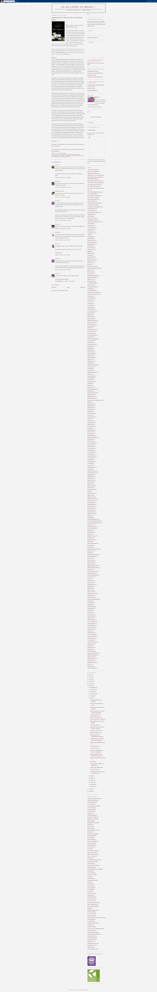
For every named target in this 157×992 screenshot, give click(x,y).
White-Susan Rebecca (92, 655)
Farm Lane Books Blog (92, 861)
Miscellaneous (90, 497)
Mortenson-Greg (91, 508)
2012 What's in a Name (92, 205)
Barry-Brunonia (90, 249)
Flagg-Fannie (90, 346)
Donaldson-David (91, 326)
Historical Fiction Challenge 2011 (95, 400)
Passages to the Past (91, 900)
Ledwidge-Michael (91, 456)
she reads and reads (91, 915)
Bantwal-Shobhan (91, 242)
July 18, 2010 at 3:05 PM (62, 197)
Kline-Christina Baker (92, 437)
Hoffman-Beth (90, 405)
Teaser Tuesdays (91, 621)
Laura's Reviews (91, 886)
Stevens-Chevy (90, 614)
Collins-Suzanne (91, 298)
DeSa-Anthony (90, 316)
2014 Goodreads (91, 210)
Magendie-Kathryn (91, 471)
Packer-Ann (90, 530)
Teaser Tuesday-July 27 (95, 714)
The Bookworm (90, 925)
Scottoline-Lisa (90, 577)
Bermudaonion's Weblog (92, 819)
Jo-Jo (56, 200)
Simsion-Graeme (91, 597)
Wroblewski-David (91, 662)
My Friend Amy (91, 895)
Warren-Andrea (90, 647)
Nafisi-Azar (89, 515)
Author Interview (91, 233)
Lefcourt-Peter (90, 458)
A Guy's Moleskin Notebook (93, 806)
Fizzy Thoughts (90, 863)
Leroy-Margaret (90, 461)
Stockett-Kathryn (91, 616)
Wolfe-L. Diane (90, 657)
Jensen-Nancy (90, 420)
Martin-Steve (90, 478)
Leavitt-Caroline (91, 452)
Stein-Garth (90, 610)
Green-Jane (89, 374)
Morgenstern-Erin (91, 506)
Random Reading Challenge (93, 549)
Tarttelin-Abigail (91, 619)
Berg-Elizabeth (90, 257)
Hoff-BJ (89, 402)
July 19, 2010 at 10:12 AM (63, 220)
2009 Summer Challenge (92, 173)
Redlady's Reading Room (93, 910)
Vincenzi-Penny (91, 638)
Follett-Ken (90, 348)
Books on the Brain (91, 843)
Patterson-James (91, 539)
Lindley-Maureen (91, 467)
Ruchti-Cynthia (90, 564)
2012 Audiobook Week (92, 197)
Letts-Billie (90, 463)
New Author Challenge (92, 519)
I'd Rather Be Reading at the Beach (95, 869)
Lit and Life (90, 891)
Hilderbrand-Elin (91, 396)
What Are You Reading (92, 653)
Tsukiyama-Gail (91, 629)
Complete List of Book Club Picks (95, 73)
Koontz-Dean (90, 441)
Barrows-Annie (90, 247)
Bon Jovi (89, 264)
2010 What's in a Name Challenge (94, 182)
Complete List (90, 299)
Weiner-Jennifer (90, 651)
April (92, 780)
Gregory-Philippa (91, 376)
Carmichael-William (91, 286)
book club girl (90, 826)
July (92, 698)
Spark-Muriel (90, 604)
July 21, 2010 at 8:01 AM (62, 228)
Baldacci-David (90, 240)
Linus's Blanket (90, 889)
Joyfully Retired (91, 878)
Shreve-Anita (90, 590)
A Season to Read (91, 811)
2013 (90, 679)
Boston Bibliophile (91, 845)
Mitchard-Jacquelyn (91, 498)
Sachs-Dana (90, 569)
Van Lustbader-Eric (91, 634)
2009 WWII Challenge (92, 179)
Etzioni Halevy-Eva (91, 329)
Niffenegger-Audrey (91, 526)
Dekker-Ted (89, 314)
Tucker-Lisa (90, 631)
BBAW (89, 251)
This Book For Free (91, 940)
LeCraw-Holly (90, 454)
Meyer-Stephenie (91, 493)
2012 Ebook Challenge (92, 199)
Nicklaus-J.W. (90, 525)
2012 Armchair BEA (91, 193)
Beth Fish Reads (91, 820)
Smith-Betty (90, 601)
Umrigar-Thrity (90, 632)
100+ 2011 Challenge (92, 171)
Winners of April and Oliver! (96, 730)
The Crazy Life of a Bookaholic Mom (95, 928)
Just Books (89, 882)
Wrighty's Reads (91, 947)
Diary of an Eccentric (92, 856)
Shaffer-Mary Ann (91, 584)
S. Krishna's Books (91, 912)
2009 (90, 789)
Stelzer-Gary (90, 612)
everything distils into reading (94, 859)
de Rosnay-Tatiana (91, 311)
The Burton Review (91, 926)
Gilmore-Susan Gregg (92, 365)
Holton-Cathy (90, 409)
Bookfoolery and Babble (92, 833)
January (92, 786)
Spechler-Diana (90, 608)
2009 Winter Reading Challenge (94, 177)
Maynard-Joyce (90, 480)
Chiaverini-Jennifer (91, 290)
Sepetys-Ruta (90, 582)
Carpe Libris (90, 848)
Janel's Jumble (90, 871)
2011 (90, 683)
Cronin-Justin (90, 303)
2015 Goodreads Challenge (93, 212)
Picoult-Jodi (90, 547)
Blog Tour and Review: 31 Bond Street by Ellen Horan (97, 711)
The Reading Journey (92, 936)
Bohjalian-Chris (91, 260)
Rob (56, 243)
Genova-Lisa (90, 359)
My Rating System (91, 75)
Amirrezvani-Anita (91, 218)
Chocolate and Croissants (93, 850)
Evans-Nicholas (90, 333)
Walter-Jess (89, 645)
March (92, 782)
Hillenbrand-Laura (91, 398)
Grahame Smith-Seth (92, 372)
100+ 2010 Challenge (61, 154)
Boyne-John (90, 270)
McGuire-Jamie (90, 485)
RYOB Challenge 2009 (92, 565)
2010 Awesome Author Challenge (94, 180)
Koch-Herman (90, 439)
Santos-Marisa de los (92, 571)
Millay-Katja (90, 495)
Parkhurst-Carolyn (91, 536)
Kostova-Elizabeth (66, 155)
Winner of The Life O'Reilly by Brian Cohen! (97, 764)
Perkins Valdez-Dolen (92, 543)
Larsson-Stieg (90, 450)
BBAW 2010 (90, 253)
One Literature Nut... (91, 899)
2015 (90, 675)
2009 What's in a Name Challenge (94, 175)
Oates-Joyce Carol (91, 528)
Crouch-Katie (90, 305)
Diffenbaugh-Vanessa (92, 320)
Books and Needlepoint (92, 841)
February (93, 784)
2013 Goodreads (91, 208)
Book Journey (90, 832)
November (93, 689)
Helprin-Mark (90, 391)
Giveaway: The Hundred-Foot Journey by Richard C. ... (96, 751)
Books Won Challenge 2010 (93, 268)
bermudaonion (58, 191)
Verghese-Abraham (91, 636)
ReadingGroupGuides (92, 90)
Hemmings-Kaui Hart (92, 392)
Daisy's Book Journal (92, 852)
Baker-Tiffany (90, 238)
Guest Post (89, 379)
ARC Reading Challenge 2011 (94, 221)
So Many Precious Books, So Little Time (96, 917)
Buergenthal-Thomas (92, 277)
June (92, 776)
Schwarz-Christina (91, 573)
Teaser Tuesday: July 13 (95, 746)
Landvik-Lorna (90, 448)
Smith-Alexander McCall (93, 599)
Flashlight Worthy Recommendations (95, 85)
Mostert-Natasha (91, 512)
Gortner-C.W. (90, 370)
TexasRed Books (91, 921)
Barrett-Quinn (90, 246)
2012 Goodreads (91, 201)
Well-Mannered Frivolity (93, 943)
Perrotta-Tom (90, 545)
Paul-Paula (89, 541)
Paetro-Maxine (90, 532)
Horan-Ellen (90, 411)
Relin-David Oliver (91, 556)
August (92, 696)
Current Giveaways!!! (95, 725)
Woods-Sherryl (90, 660)
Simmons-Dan (90, 595)
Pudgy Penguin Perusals (92, 904)
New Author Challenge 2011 (93, 523)
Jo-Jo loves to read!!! (78, 6)
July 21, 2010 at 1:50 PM (62, 255)
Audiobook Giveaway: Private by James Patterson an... (97, 772)
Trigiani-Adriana (91, 627)
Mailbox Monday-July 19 (96, 733)
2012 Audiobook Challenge (93, 195)
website (75, 27)
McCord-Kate (90, 482)
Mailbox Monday (91, 472)
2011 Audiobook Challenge (93, 184)
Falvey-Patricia (90, 340)
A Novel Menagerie (91, 807)
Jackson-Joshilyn (91, 417)
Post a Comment (55, 285)
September (93, 693)
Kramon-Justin (90, 445)
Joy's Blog (89, 876)
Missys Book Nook (91, 893)
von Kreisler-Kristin (91, 642)
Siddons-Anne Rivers (92, 593)
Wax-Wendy (90, 649)
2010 (90, 685)
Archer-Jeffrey (90, 223)
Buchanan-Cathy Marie (92, 275)
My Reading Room (91, 897)
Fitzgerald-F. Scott (91, 344)
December (93, 687)
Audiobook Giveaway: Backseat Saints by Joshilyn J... (97, 727)
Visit (90, 122)
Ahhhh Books (90, 214)
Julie (56, 273)
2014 (90, 677)
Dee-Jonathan (90, 312)
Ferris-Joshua (90, 342)
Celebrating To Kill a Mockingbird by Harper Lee (97, 735)
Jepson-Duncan (90, 422)
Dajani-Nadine (90, 307)
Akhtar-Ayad (90, 216)
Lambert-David (90, 446)
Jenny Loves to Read (92, 874)
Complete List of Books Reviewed (95, 77)
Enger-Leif (89, 327)
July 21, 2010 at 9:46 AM (62, 240)
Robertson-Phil (90, 562)
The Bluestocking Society (93, 923)
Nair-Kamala (90, 517)
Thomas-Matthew (91, 625)
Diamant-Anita (90, 318)
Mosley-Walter (90, 510)
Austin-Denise (90, 231)
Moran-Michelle (91, 504)
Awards (89, 234)
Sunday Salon (90, 617)
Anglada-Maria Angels (92, 220)
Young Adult (90, 666)
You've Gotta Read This (92, 949)
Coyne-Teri (89, 301)
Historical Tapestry (91, 867)
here (93, 26)
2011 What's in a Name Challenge (94, 188)
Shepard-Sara (90, 586)
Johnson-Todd (90, 424)
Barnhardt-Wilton (91, 244)
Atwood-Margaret (91, 227)
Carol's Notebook (91, 846)
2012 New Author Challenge (93, 203)
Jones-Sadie (90, 428)
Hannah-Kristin (90, 381)
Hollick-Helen (90, 407)
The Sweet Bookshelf (92, 938)
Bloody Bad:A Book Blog (93, 822)
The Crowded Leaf (91, 930)
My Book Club (90, 513)
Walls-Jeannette (90, 644)
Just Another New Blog (92, 880)
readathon (89, 552)
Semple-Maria (90, 580)
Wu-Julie (89, 664)
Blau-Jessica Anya (91, 259)
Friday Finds (90, 352)
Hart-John (89, 385)
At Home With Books (92, 815)
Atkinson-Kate (90, 225)
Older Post (82, 287)
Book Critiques (90, 828)
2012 (88, 190)
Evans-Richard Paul (91, 335)
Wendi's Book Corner (92, 945)
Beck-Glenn (90, 255)
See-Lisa (89, 578)
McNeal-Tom (90, 487)
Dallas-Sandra (90, 309)
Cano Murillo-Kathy (92, 283)
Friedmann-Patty (91, 353)
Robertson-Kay (90, 560)
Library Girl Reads (91, 887)
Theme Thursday (91, 623)
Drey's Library (90, 858)
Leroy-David (90, 459)
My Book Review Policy (92, 71)
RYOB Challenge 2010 (65, 156)
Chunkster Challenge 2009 (93, 292)
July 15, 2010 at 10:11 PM (63, 187)
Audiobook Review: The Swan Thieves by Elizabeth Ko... (97, 739)
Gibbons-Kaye (90, 361)
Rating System (90, 551)
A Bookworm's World (92, 802)
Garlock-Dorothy (91, 357)
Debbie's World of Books (92, 854)
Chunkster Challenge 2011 (93, 294)
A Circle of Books (91, 804)
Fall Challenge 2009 (92, 339)
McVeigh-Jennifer (91, 489)
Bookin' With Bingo (91, 835)
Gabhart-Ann (90, 355)
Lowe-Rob (89, 469)
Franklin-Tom (90, 350)
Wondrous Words (91, 658)
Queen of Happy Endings (93, 906)
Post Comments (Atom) (63, 290)
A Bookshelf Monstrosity (93, 800)
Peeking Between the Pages (93, 902)
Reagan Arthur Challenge (93, 554)
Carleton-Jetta (90, 285)
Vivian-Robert (90, 640)
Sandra (56, 232)
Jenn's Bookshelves (91, 873)
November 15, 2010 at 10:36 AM (65, 281)
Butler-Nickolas (90, 281)
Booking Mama (90, 837)
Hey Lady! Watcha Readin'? (93, 865)
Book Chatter (90, 824)
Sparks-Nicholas (91, 606)
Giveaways (89, 366)
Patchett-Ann (90, 538)
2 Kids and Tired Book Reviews (94, 798)
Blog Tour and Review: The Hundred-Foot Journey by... (96, 754)
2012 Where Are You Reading (94, 207)
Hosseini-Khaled (91, 413)
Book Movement (91, 88)
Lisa (56, 164)
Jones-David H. (90, 426)
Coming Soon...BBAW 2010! (96, 767)
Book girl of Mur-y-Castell (93, 830)
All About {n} (90, 813)
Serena (56, 224)
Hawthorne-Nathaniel (92, 389)
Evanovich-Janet (91, 331)
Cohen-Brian (90, 296)
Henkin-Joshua (90, 394)
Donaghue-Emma (91, 324)
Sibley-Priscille (90, 591)
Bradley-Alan (90, 272)
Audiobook (70, 154)
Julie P (56, 181)
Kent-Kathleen (90, 430)
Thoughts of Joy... (91, 941)
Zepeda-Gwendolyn (91, 668)
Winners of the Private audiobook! (97, 719)
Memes (89, 491)
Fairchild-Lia (90, 337)
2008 (90, 791)
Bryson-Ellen (90, 273)
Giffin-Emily (90, 363)
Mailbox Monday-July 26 (96, 717)
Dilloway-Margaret (91, 322)
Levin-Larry (90, 465)
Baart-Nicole (90, 236)
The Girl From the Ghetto (93, 932)
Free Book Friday (91, 86)
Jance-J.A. (89, 418)
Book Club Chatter (91, 266)
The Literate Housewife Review (94, 934)
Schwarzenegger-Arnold (92, 575)
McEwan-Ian (90, 484)
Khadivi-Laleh (90, 431)
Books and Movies (91, 839)
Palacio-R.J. (90, 534)
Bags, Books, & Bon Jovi (93, 817)
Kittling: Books (90, 884)
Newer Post (54, 287)
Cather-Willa (90, 288)
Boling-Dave (90, 262)
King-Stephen (90, 433)
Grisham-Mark (90, 378)
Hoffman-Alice (90, 404)
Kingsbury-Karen (91, 435)
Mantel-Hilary (90, 474)
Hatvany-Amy (90, 387)
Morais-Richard (90, 502)
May (92, 778)
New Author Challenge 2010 (93, 521)
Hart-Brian (89, 383)
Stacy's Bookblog (91, 919)
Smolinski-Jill (90, 603)
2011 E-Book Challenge (92, 186)
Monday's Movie (91, 500)
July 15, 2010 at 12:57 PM (63, 177)
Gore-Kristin (90, 368)
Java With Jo (93, 761)
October (92, 691)
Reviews (56, 156)
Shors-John (89, 588)
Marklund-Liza (90, 476)
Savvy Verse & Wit (91, 913)
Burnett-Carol (90, 279)
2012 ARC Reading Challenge (94, 192)
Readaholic (90, 908)
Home (68, 287)
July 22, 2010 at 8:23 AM (62, 269)
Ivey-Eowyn (90, 415)
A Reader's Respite (91, 809)
